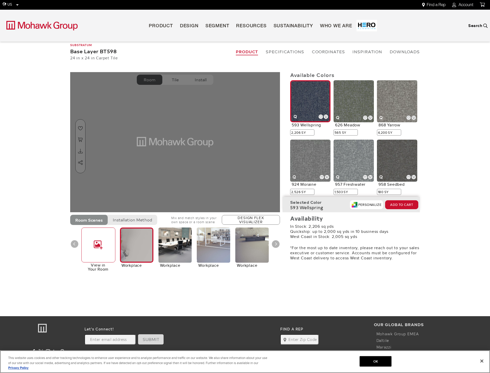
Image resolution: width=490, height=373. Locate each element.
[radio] (89, 220)
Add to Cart (401, 204)
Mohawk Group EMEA (397, 333)
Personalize (369, 204)
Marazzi (383, 347)
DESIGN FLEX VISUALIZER (251, 219)
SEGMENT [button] (217, 26)
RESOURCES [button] (251, 26)
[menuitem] (436, 5)
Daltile (382, 340)
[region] (245, 361)
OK (375, 361)
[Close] (481, 361)
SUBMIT (151, 339)
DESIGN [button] (189, 26)
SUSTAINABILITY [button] (293, 26)
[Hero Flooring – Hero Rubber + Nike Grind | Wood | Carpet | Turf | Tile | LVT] (367, 25)
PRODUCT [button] (161, 26)
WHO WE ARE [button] (336, 26)
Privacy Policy (18, 367)
